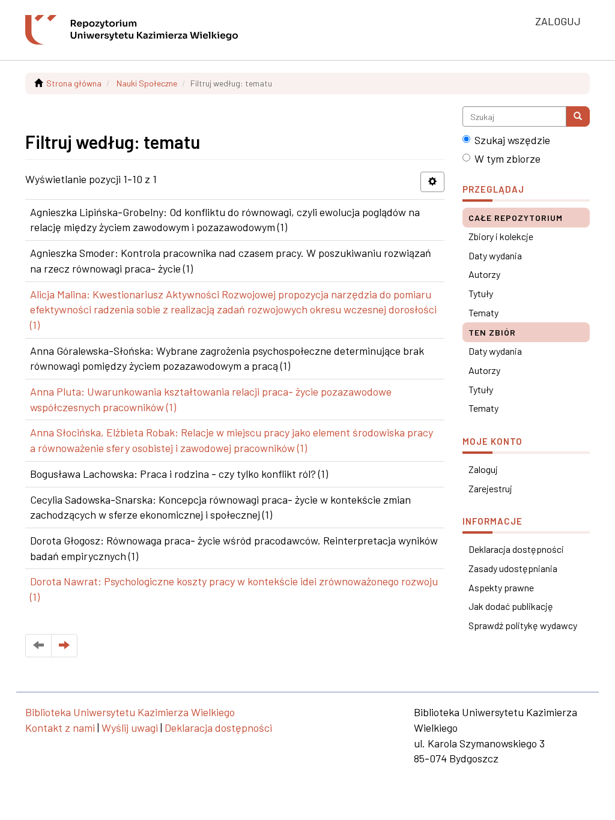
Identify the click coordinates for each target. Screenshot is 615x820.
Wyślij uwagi (129, 727)
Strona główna (73, 83)
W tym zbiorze (507, 158)
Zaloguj (483, 469)
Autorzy (484, 274)
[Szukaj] (578, 116)
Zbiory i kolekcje (500, 236)
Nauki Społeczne (147, 83)
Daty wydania (495, 255)
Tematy (483, 312)
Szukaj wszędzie (512, 139)
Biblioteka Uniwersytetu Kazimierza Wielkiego (130, 712)
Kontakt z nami (60, 727)
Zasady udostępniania (512, 568)
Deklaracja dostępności (516, 549)
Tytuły (480, 293)
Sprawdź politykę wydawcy (522, 625)
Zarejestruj (490, 488)
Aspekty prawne (501, 587)
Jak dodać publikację (510, 606)
